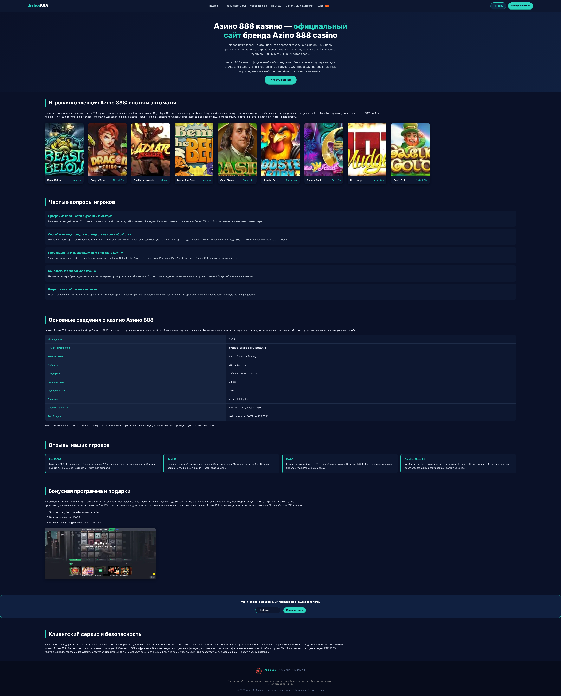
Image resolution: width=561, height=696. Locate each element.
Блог (323, 5)
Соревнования (258, 5)
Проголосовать (294, 610)
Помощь (276, 5)
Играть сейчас (280, 80)
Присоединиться (520, 5)
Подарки (214, 5)
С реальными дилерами (299, 5)
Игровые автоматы (235, 5)
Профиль (498, 5)
